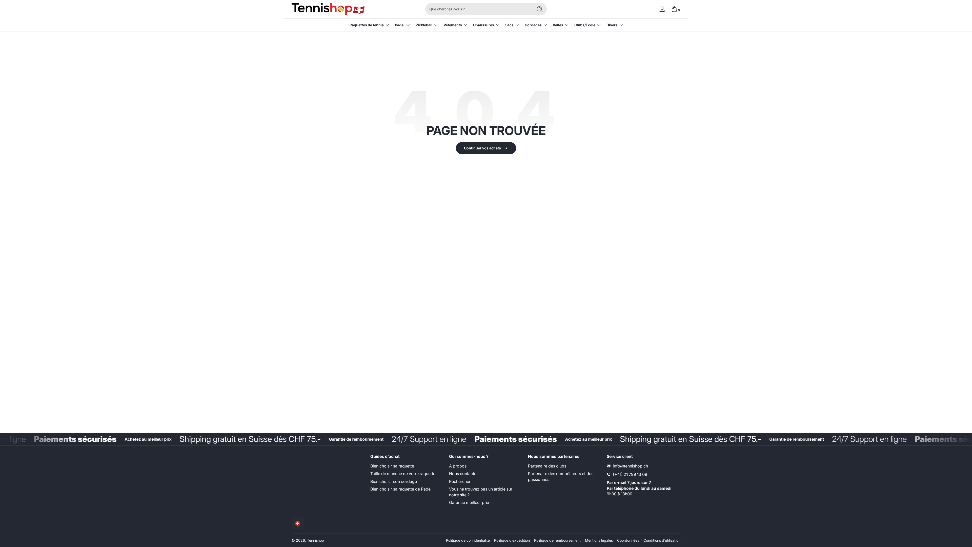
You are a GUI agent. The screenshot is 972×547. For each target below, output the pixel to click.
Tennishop (315, 540)
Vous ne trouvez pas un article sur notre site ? (480, 491)
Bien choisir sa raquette (392, 465)
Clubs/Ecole (584, 25)
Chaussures (483, 25)
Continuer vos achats (482, 148)
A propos (458, 465)
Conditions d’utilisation (661, 540)
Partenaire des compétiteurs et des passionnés (560, 476)
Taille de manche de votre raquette (402, 473)
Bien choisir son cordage (393, 481)
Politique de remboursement (557, 540)
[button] (674, 9)
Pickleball (424, 25)
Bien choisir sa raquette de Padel (401, 489)
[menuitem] (407, 466)
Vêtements (452, 25)
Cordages (533, 25)
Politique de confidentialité (468, 540)
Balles (558, 25)
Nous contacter (463, 473)
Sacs (509, 25)
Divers (612, 25)
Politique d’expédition (512, 540)
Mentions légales (599, 540)
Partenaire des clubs (547, 465)
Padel (399, 25)
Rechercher (460, 481)
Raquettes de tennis (367, 25)
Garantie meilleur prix (469, 502)
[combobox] (478, 9)
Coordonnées (628, 540)
